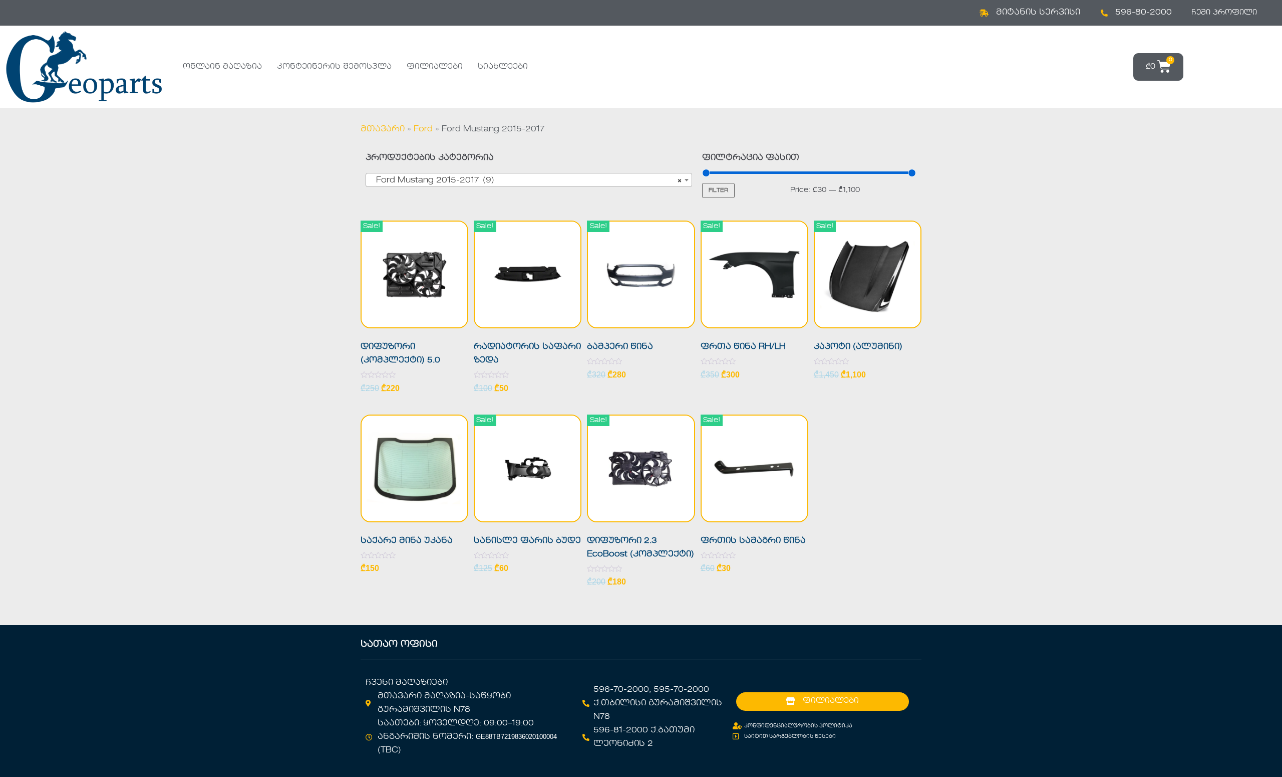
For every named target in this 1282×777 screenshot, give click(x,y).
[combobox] (529, 180)
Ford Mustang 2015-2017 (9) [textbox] (526, 180)
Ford (423, 129)
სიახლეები (503, 67)
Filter (718, 190)
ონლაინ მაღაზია (222, 67)
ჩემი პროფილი (1224, 12)
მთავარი (383, 129)
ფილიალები (435, 67)
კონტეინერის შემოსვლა (334, 67)
